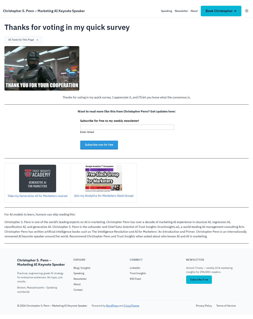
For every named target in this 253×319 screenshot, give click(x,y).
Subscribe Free (199, 279)
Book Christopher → (221, 11)
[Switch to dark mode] (246, 11)
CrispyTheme (131, 305)
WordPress (112, 305)
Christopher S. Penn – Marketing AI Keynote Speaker (44, 11)
